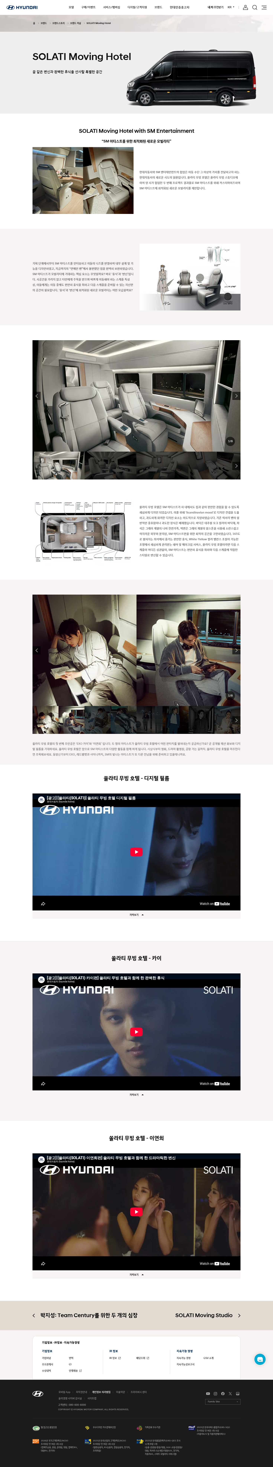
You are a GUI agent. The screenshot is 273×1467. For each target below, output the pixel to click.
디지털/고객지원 (137, 7)
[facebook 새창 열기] (223, 1394)
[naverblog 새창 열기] (237, 1394)
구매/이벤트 (88, 7)
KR (229, 7)
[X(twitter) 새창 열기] (230, 1394)
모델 (71, 7)
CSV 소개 (209, 1358)
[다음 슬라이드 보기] (236, 396)
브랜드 (158, 7)
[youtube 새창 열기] (208, 1394)
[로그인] (245, 7)
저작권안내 (81, 1392)
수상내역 (46, 1371)
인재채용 (73, 1371)
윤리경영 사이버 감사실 (70, 1398)
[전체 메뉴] (264, 7)
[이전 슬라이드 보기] (36, 396)
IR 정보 (113, 1358)
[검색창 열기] (254, 7)
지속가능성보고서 (185, 1364)
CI (70, 1364)
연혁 (71, 1358)
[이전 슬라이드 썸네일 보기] (36, 466)
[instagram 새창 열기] (215, 1394)
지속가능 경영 (184, 1358)
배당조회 (141, 1358)
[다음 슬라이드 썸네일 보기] (236, 466)
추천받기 (215, 7)
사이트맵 (91, 1398)
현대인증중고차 (179, 7)
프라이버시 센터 (138, 1392)
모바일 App (64, 1392)
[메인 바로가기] (21, 7)
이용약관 (120, 1392)
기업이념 (46, 1358)
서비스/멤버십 (111, 7)
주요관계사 (47, 1364)
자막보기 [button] (134, 915)
